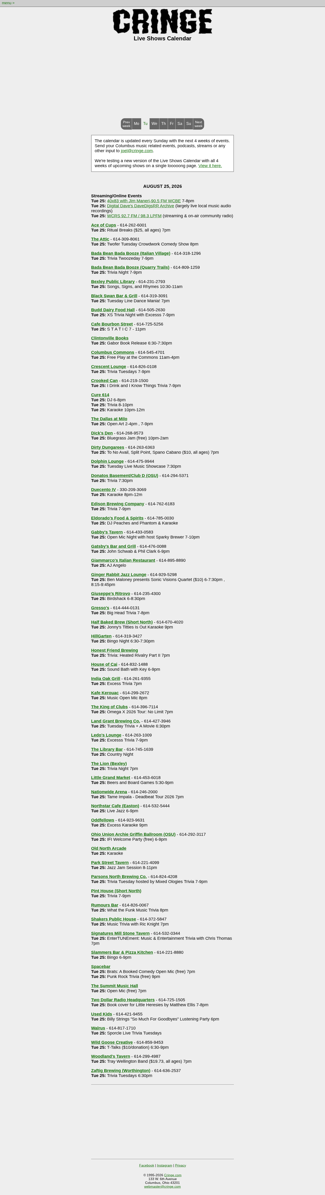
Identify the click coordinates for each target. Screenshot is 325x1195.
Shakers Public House (113, 919)
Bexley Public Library (113, 281)
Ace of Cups (103, 225)
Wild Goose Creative (112, 1042)
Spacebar (100, 966)
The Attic (100, 239)
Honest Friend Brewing (114, 650)
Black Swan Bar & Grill (114, 295)
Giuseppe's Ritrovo (110, 593)
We (154, 124)
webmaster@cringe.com (162, 1186)
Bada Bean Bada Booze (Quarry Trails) (130, 267)
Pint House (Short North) (116, 890)
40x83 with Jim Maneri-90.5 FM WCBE (144, 200)
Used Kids (101, 1014)
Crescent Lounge (108, 366)
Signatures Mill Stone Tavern (120, 933)
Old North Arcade (108, 848)
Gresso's (100, 607)
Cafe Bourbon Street (112, 324)
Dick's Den (102, 433)
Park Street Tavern (110, 862)
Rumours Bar (104, 905)
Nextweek (198, 124)
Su (188, 124)
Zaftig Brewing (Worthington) (120, 1070)
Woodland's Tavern (110, 1056)
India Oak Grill (105, 678)
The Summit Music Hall (114, 985)
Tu (145, 124)
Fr (171, 124)
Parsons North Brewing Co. (119, 876)
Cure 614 (100, 394)
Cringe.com (173, 1175)
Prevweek (126, 124)
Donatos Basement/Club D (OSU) (124, 475)
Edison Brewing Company (117, 503)
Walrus (98, 1028)
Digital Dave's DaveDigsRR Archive (140, 205)
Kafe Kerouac (105, 692)
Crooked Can (104, 380)
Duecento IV (103, 489)
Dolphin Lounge (107, 461)
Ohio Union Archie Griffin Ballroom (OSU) (133, 834)
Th (163, 124)
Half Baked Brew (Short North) (122, 622)
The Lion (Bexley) (109, 763)
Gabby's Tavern (107, 532)
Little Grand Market (110, 777)
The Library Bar (107, 749)
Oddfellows (102, 820)
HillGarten (101, 636)
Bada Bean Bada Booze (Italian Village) (130, 253)
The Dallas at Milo (109, 418)
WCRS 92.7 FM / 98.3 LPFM (134, 215)
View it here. (210, 165)
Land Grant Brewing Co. (115, 721)
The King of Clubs (109, 706)
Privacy (180, 1165)
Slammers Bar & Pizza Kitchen (122, 952)
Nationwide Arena (109, 791)
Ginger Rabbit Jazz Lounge (118, 574)
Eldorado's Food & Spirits (117, 518)
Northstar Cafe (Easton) (115, 805)
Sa (179, 124)
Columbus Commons (112, 352)
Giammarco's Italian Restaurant (123, 560)
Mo (136, 124)
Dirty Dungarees (107, 447)
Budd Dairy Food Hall (113, 309)
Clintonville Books (109, 338)
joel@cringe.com (137, 150)
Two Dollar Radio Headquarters (123, 999)
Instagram (164, 1165)
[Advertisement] (162, 82)
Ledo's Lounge (106, 735)
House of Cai (104, 664)
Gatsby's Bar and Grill (113, 546)
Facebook (146, 1165)
